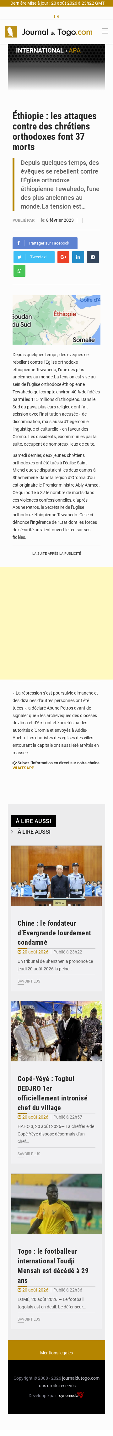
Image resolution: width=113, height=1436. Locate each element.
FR (56, 16)
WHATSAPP (23, 768)
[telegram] (93, 257)
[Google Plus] (63, 257)
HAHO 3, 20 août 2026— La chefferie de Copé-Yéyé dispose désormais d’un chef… (56, 1134)
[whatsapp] (19, 271)
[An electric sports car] (56, 876)
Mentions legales (56, 1352)
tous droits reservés (56, 1385)
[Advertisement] (56, 623)
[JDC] (48, 31)
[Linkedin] (78, 257)
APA (75, 50)
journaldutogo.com (81, 1378)
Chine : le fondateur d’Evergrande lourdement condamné (54, 933)
